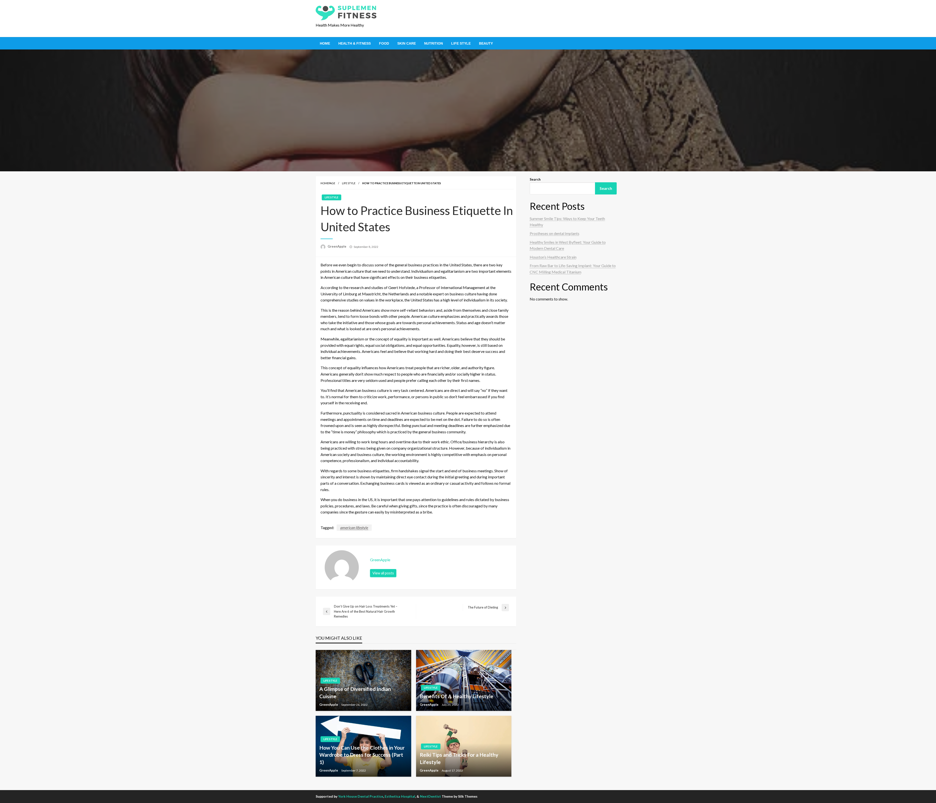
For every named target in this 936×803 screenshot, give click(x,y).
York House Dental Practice (360, 796)
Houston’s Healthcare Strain (553, 257)
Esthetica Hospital (400, 796)
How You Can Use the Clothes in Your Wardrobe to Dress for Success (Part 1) (362, 755)
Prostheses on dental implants (554, 233)
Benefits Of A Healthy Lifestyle (456, 696)
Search (535, 179)
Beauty (486, 43)
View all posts (383, 573)
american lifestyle (354, 527)
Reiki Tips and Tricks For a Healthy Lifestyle (459, 758)
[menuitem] (325, 43)
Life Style (461, 43)
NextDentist (430, 796)
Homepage (328, 183)
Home (325, 43)
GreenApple (337, 246)
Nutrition (433, 43)
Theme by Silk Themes (460, 796)
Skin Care (406, 43)
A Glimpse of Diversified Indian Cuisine (355, 692)
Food (384, 43)
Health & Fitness (354, 43)
